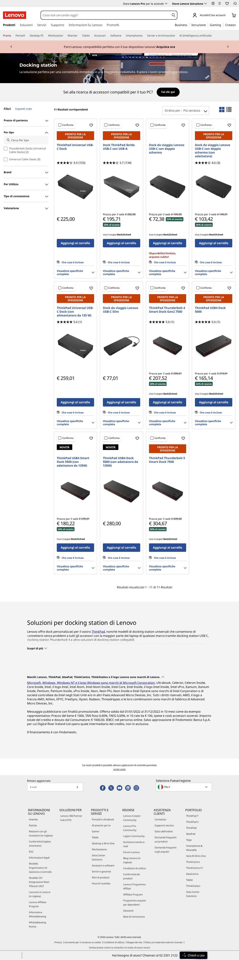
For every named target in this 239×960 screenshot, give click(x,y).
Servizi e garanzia (101, 871)
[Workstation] (64, 35)
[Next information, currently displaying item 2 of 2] (228, 47)
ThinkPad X (192, 821)
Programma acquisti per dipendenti (134, 902)
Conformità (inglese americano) (40, 843)
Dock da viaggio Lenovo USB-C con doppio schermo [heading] (166, 148)
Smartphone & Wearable (194, 848)
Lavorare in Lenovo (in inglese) (39, 894)
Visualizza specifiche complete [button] (70, 272)
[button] (213, 3)
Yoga (189, 839)
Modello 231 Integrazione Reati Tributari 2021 (39, 882)
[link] (219, 4)
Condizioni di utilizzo (134, 868)
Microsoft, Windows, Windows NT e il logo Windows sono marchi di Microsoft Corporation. (91, 683)
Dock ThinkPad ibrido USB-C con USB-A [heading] (119, 147)
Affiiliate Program (133, 894)
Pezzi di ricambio (101, 883)
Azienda (33, 819)
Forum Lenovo (131, 852)
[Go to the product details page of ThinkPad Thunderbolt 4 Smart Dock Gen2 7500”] (167, 346)
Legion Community (134, 836)
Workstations (99, 849)
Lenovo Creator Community (132, 818)
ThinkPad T (192, 816)
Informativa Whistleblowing (37, 914)
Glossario (128, 910)
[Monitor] (79, 35)
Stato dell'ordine (164, 831)
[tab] (221, 109)
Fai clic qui (168, 92)
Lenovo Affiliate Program (37, 904)
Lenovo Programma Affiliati (134, 886)
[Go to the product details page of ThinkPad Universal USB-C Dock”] (75, 187)
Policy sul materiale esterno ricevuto (163, 942)
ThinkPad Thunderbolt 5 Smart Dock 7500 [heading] (167, 460)
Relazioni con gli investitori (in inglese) (41, 833)
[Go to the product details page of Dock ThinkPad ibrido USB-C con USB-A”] (121, 187)
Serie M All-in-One (196, 856)
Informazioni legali (39, 857)
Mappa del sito (134, 942)
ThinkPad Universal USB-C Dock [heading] (75, 147)
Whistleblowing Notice (37, 924)
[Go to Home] (14, 15)
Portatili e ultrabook (103, 819)
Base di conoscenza (134, 916)
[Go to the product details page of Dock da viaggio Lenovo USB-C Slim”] (121, 346)
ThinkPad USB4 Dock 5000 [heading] (210, 310)
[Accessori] (107, 35)
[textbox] (184, 787)
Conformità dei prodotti (131, 876)
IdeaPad (190, 833)
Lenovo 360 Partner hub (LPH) (71, 818)
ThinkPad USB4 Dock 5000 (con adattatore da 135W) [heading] (120, 462)
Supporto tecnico (164, 825)
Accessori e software (103, 865)
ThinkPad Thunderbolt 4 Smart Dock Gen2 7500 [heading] (167, 310)
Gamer (95, 831)
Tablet (95, 837)
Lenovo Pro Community (129, 828)
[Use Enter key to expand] (228, 15)
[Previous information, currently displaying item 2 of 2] (11, 47)
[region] (120, 92)
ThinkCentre (193, 862)
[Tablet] (91, 35)
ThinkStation (193, 886)
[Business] (188, 25)
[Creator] (237, 25)
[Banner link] (119, 46)
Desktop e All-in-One (103, 843)
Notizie (33, 825)
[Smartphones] (144, 35)
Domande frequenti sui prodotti (165, 839)
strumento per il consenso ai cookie (82, 942)
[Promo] (12, 35)
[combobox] (105, 15)
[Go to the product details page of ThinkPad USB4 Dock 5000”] (213, 346)
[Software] (123, 35)
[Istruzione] (207, 25)
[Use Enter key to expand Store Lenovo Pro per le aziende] (166, 3)
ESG (31, 851)
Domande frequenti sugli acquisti (165, 849)
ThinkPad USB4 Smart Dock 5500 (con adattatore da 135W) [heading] (73, 462)
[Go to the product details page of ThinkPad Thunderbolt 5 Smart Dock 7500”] (167, 491)
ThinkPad (98, 632)
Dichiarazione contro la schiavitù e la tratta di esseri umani (119, 947)
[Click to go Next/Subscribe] (77, 787)
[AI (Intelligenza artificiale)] (213, 35)
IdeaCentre (192, 874)
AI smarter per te (101, 825)
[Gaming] (222, 25)
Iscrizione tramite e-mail (134, 844)
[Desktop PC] (45, 35)
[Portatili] (27, 35)
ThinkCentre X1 (194, 868)
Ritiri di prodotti (100, 877)
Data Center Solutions (98, 857)
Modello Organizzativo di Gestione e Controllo (40, 867)
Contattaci (160, 819)
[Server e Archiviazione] (176, 35)
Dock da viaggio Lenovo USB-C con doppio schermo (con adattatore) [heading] (212, 150)
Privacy (58, 942)
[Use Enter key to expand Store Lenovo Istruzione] (205, 3)
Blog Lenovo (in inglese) (132, 860)
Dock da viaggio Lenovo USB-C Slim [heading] (120, 310)
